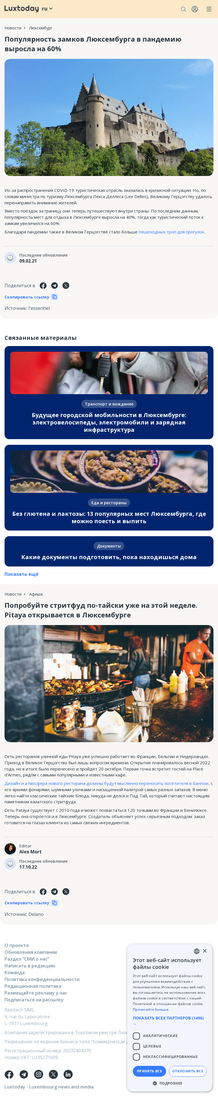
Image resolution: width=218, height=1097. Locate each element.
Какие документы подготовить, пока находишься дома (109, 557)
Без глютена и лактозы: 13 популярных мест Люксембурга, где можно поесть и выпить (109, 517)
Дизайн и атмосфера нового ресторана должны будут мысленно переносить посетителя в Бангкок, (107, 783)
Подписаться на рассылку (34, 999)
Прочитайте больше (151, 1009)
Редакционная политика (33, 986)
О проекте (17, 945)
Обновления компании (31, 952)
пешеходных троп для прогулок (171, 232)
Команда (15, 972)
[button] (170, 1020)
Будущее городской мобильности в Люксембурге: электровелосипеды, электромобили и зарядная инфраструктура (109, 422)
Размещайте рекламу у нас (36, 993)
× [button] (204, 951)
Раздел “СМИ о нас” (27, 959)
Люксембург (41, 28)
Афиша (36, 594)
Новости (13, 28)
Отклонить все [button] (187, 1071)
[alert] (169, 1017)
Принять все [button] (149, 1071)
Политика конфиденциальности (42, 979)
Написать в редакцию (30, 965)
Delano (36, 914)
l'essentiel (39, 308)
